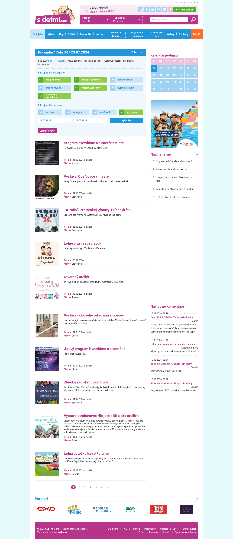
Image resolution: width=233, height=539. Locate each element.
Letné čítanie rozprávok (82, 243)
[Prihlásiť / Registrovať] (170, 9)
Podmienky (150, 529)
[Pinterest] (158, 9)
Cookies (164, 529)
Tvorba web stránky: (52, 532)
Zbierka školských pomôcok (86, 382)
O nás (142, 532)
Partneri (136, 529)
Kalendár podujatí (164, 55)
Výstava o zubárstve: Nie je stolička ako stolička (101, 416)
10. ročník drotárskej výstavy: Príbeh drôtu (97, 210)
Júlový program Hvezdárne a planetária (94, 349)
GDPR (175, 529)
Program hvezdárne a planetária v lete (94, 143)
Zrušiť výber (47, 130)
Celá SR (50, 61)
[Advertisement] (174, 252)
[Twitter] (152, 9)
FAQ (125, 529)
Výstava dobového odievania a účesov (94, 315)
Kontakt (166, 532)
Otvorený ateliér (76, 277)
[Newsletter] (164, 9)
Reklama (153, 532)
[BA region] (174, 124)
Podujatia (61, 61)
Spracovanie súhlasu (185, 532)
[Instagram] (140, 9)
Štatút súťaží (189, 529)
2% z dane (113, 529)
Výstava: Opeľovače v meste (86, 176)
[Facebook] (146, 9)
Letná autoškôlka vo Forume (86, 454)
